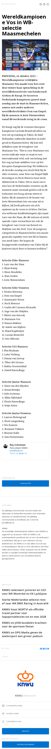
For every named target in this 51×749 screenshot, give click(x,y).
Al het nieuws (10, 4)
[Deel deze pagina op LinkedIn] (44, 4)
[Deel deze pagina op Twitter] (48, 4)
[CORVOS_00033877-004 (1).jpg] (25, 54)
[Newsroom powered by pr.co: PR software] (44, 647)
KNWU (25, 695)
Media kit (25, 731)
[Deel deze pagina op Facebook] (41, 4)
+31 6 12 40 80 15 (18, 453)
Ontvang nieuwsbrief (25, 744)
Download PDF (25, 483)
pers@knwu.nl (16, 450)
